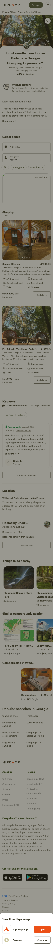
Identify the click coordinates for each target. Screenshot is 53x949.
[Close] (26, 474)
